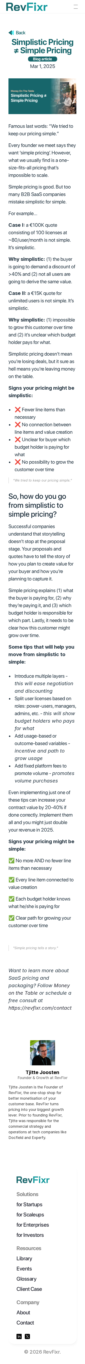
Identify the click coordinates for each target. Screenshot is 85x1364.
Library (24, 1258)
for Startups (29, 1204)
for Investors (30, 1235)
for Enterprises (33, 1224)
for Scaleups (30, 1214)
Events (24, 1268)
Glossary (26, 1278)
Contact (25, 1322)
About (23, 1312)
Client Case (29, 1289)
